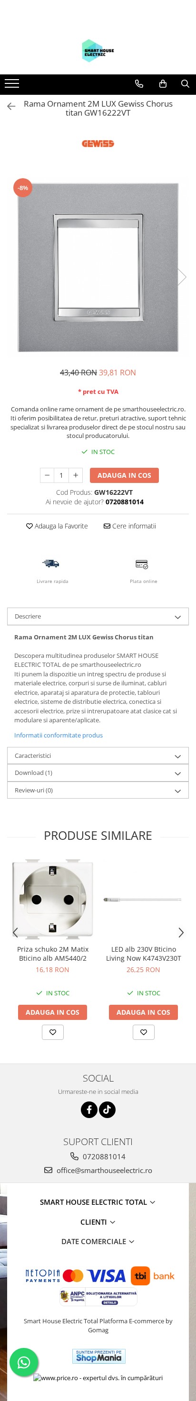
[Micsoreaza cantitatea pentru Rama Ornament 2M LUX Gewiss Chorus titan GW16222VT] (47, 475)
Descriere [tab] (28, 616)
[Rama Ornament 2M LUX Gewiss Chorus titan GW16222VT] (98, 267)
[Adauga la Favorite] (53, 1032)
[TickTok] (107, 1109)
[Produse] (13, 86)
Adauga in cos (124, 475)
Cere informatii (133, 525)
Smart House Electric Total (94, 1202)
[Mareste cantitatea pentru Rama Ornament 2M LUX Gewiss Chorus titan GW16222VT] (76, 475)
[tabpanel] (98, 267)
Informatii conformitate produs (58, 735)
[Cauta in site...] (185, 83)
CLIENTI (94, 1222)
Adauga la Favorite (60, 525)
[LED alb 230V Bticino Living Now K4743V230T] (143, 899)
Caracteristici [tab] (33, 755)
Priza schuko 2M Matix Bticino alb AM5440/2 (52, 954)
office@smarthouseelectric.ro (103, 1170)
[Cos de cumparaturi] (163, 83)
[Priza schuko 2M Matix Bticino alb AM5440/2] (52, 899)
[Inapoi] (7, 106)
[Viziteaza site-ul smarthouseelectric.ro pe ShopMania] (99, 1356)
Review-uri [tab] (34, 790)
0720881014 (103, 1156)
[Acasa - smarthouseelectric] (98, 50)
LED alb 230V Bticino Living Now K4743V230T (143, 954)
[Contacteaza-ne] (139, 83)
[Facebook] (89, 1109)
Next (181, 277)
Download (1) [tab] (33, 772)
